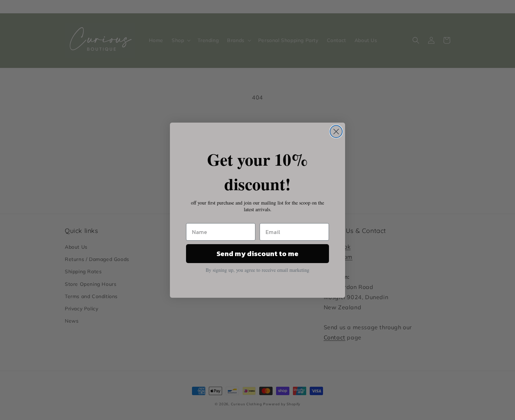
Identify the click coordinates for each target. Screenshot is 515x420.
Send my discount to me (257, 253)
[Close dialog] (336, 131)
